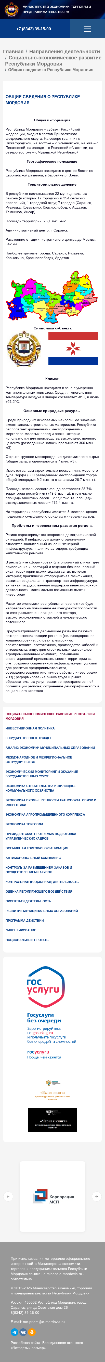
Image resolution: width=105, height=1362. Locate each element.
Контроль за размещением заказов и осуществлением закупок (39, 870)
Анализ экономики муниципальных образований (50, 748)
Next (97, 1196)
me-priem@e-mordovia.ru (44, 1322)
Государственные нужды (28, 738)
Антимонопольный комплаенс (33, 858)
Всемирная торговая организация (37, 848)
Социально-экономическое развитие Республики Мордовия (50, 716)
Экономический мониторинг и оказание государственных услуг (42, 774)
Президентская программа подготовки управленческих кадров (41, 836)
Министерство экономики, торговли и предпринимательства (57, 9)
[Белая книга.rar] (52, 1090)
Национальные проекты (27, 940)
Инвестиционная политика (30, 728)
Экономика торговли (24, 824)
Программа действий (25, 920)
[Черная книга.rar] (52, 1119)
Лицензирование (21, 930)
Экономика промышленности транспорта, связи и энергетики (51, 803)
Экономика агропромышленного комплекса (45, 814)
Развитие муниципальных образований (42, 911)
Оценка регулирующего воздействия (39, 891)
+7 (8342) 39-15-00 (33, 29)
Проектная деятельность (28, 901)
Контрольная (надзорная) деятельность (42, 882)
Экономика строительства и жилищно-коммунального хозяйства (40, 788)
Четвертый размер (28, 1348)
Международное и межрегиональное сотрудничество (39, 760)
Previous (8, 1196)
